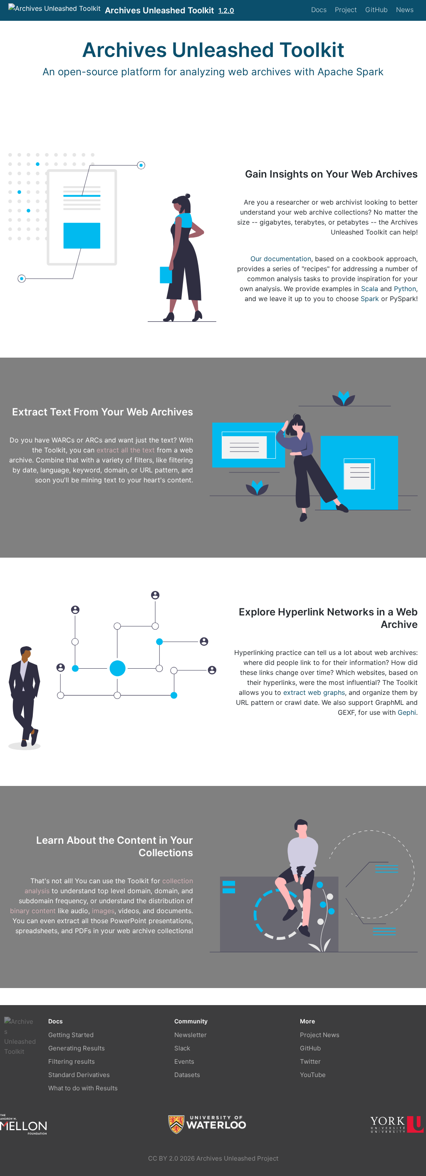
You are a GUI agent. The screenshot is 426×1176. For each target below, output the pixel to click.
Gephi (407, 712)
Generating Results (76, 1048)
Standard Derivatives (79, 1075)
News (405, 9)
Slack (182, 1048)
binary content (33, 911)
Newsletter (190, 1035)
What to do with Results (83, 1088)
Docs (319, 9)
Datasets (187, 1075)
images (103, 911)
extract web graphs (314, 692)
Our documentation (280, 258)
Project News (319, 1035)
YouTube (313, 1075)
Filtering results (71, 1061)
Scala (369, 288)
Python (405, 288)
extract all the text (126, 450)
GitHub (376, 9)
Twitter (310, 1061)
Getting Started (71, 1035)
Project (346, 9)
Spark (370, 298)
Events (184, 1061)
